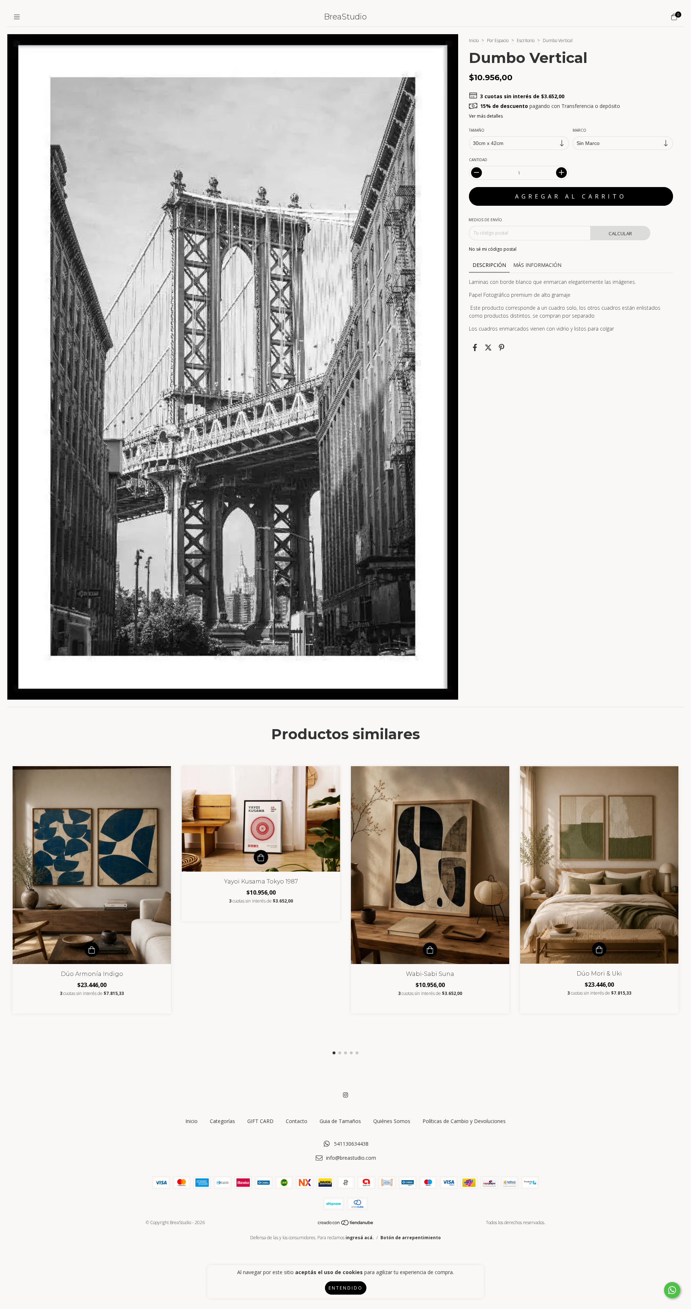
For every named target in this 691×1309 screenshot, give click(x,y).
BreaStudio (345, 17)
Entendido (346, 1288)
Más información (537, 265)
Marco (580, 130)
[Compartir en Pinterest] (501, 347)
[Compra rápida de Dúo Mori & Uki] (599, 949)
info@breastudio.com (351, 1157)
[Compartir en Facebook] (475, 347)
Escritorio (525, 40)
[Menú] (17, 17)
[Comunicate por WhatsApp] (672, 1290)
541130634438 (351, 1143)
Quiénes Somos (391, 1121)
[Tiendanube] (346, 1224)
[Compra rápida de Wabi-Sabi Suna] (430, 949)
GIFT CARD (260, 1121)
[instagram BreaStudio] (345, 1095)
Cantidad (478, 159)
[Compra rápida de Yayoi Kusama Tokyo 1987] (261, 857)
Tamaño (476, 130)
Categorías (222, 1121)
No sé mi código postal (492, 249)
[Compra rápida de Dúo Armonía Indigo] (92, 949)
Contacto (296, 1121)
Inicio (474, 40)
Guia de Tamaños (340, 1121)
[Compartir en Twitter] (488, 347)
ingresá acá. (360, 1238)
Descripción (489, 265)
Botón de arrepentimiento (410, 1238)
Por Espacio (498, 40)
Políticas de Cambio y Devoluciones (464, 1121)
